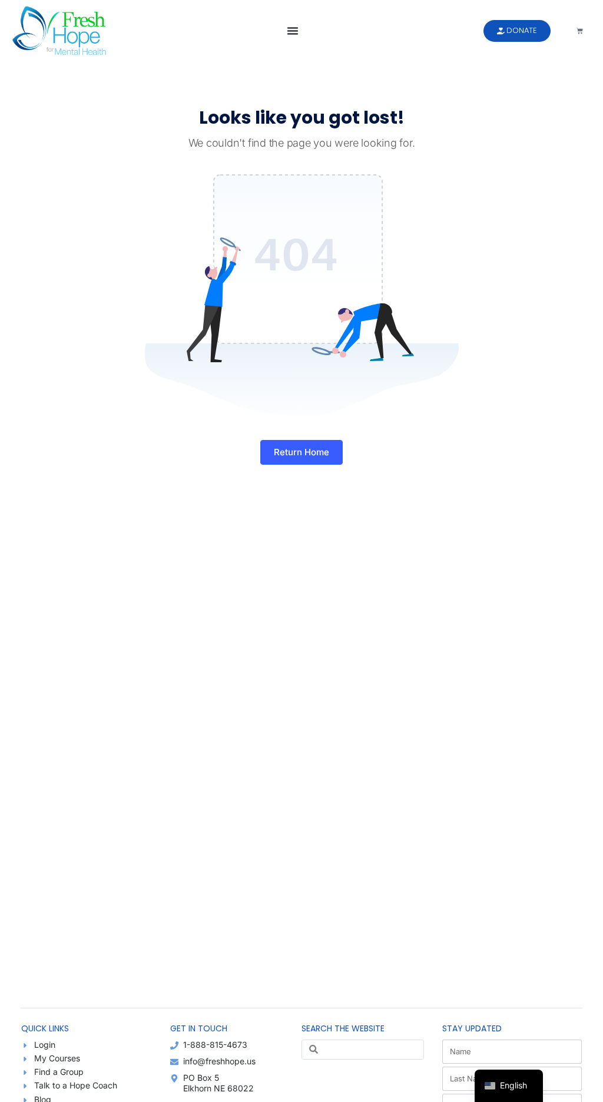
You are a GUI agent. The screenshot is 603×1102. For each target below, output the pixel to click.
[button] (293, 30)
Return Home (301, 452)
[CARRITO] (579, 31)
